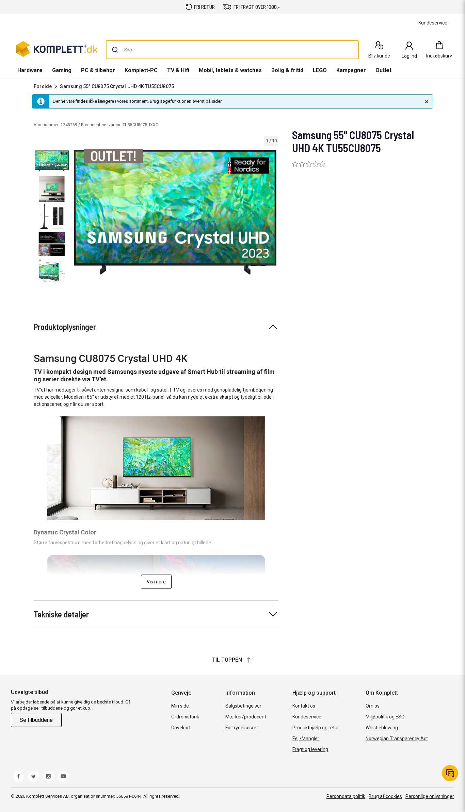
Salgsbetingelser (243, 706)
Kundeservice (306, 716)
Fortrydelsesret (241, 727)
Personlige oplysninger (429, 796)
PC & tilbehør (98, 70)
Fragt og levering (310, 749)
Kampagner (351, 70)
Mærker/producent (245, 716)
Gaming (61, 70)
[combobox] (232, 49)
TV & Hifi (178, 70)
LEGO (320, 70)
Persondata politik (345, 796)
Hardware (30, 70)
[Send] (115, 49)
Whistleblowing (382, 727)
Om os (373, 706)
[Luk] (426, 101)
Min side (180, 706)
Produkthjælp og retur (315, 727)
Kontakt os (303, 706)
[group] (175, 212)
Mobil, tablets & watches (230, 70)
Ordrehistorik (185, 716)
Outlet (383, 70)
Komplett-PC (141, 70)
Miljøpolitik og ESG (385, 716)
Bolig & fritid (287, 70)
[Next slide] (272, 214)
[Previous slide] (77, 214)
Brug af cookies (385, 796)
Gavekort (181, 727)
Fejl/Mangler (305, 738)
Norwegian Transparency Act (397, 738)
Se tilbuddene (36, 720)
